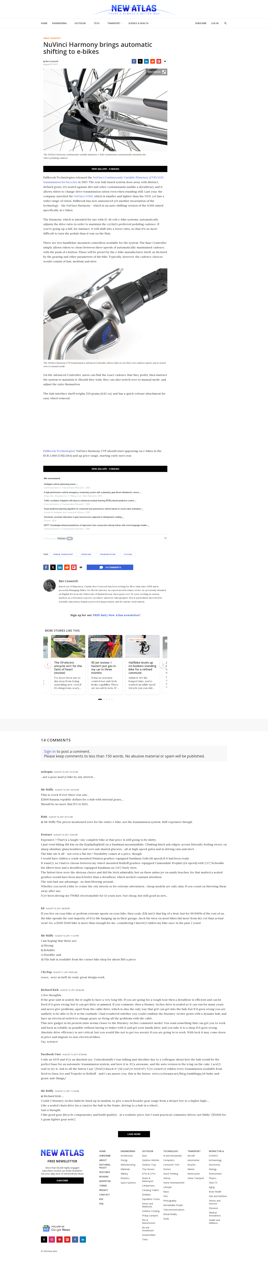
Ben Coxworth (68, 581)
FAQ (101, 1203)
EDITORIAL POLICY (104, 1166)
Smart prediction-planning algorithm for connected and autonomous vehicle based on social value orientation (92, 509)
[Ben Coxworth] (49, 585)
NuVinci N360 (83, 196)
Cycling (128, 554)
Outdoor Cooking (150, 1211)
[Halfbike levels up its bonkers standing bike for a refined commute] (105, 646)
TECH (96, 23)
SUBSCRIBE (201, 23)
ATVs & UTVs (148, 1173)
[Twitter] (140, 61)
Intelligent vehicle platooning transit (60, 484)
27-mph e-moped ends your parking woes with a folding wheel (142, 668)
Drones (167, 1169)
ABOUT (103, 1160)
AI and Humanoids (172, 1155)
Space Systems (128, 1182)
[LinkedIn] (146, 61)
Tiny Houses (148, 1169)
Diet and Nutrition (218, 1196)
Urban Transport (52, 38)
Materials (125, 1169)
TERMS (103, 1185)
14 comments (113, 567)
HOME (44, 23)
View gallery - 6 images (105, 168)
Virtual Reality (170, 1214)
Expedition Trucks (151, 1199)
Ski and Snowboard (148, 1229)
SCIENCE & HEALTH (138, 23)
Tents (145, 1239)
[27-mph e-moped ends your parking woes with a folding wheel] (142, 646)
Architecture (127, 1155)
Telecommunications (173, 1209)
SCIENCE (213, 1155)
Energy (124, 1160)
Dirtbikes (146, 1194)
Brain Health (215, 1191)
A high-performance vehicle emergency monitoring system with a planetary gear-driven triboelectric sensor (91, 492)
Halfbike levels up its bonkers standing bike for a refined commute (105, 668)
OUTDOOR (80, 23)
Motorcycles (194, 1173)
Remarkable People (173, 1205)
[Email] (165, 61)
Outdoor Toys (149, 1164)
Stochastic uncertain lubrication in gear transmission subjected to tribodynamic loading (83, 517)
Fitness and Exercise (214, 1202)
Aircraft (191, 1155)
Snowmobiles (149, 1234)
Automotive (193, 1160)
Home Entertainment (173, 1182)
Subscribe (62, 1180)
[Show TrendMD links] (165, 538)
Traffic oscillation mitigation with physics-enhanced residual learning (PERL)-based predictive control (89, 500)
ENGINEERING (59, 23)
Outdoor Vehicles (150, 1160)
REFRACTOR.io (216, 1151)
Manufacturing (128, 1164)
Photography (169, 1200)
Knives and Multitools (147, 1205)
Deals (166, 1218)
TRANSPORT (114, 23)
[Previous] (48, 665)
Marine (191, 1169)
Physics (212, 1178)
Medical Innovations (215, 1214)
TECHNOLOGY (170, 1151)
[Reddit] (152, 61)
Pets (165, 1196)
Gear (144, 1155)
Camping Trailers (150, 1190)
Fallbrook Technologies (59, 451)
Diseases (213, 1208)
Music (166, 1191)
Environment (215, 1173)
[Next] (163, 665)
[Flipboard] (158, 61)
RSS (101, 1199)
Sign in (50, 751)
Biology (213, 1169)
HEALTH (213, 1182)
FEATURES (104, 1172)
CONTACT (104, 1194)
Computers (168, 1160)
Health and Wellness (214, 1221)
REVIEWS (103, 1176)
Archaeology (215, 1160)
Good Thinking (170, 1173)
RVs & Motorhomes (148, 1221)
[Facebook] (134, 61)
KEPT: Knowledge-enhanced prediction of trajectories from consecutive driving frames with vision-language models (95, 525)
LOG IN (215, 23)
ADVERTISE (105, 1181)
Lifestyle (167, 1187)
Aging (211, 1187)
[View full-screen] (164, 72)
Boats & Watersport (147, 1180)
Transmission (108, 554)
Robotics (125, 1178)
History (166, 1178)
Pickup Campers (150, 1215)
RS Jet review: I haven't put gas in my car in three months (66, 668)
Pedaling (86, 554)
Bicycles (192, 1164)
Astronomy (214, 1164)
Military (124, 1173)
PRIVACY (103, 1190)
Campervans (148, 1185)
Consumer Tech (171, 1164)
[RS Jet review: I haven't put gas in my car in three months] (68, 646)
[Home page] (134, 9)
